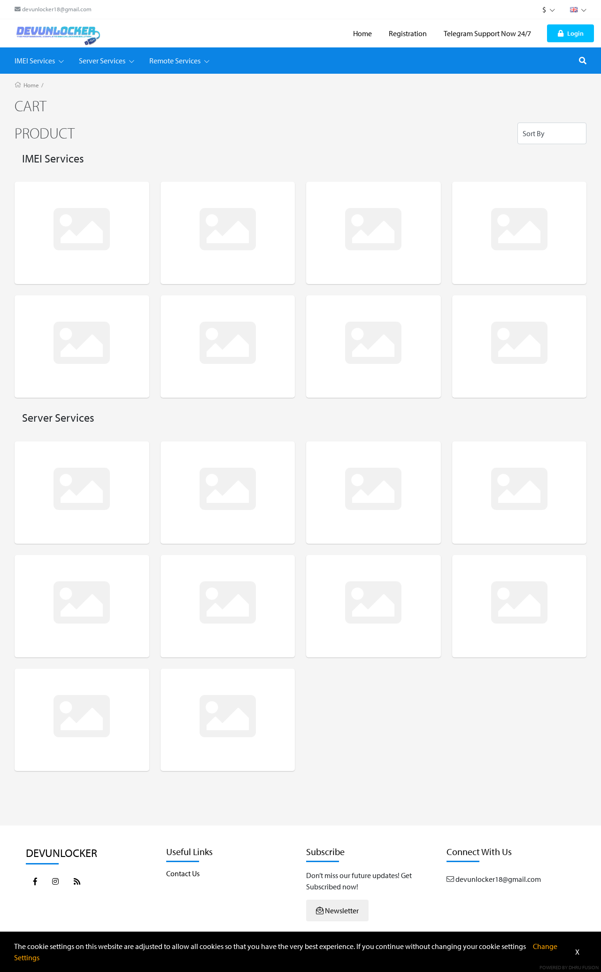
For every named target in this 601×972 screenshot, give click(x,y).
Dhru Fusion (584, 967)
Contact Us (183, 873)
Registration (408, 33)
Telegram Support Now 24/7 (487, 33)
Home (362, 33)
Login (575, 33)
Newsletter (341, 910)
